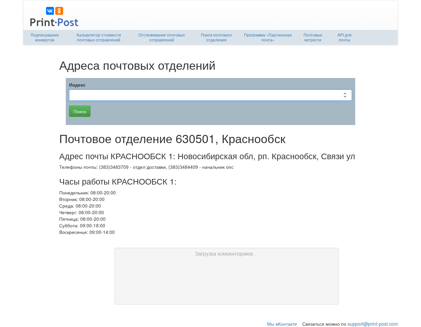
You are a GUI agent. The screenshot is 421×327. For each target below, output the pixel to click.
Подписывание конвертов (45, 37)
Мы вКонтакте (282, 323)
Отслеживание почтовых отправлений (161, 37)
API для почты (344, 37)
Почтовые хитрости (313, 37)
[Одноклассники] (59, 11)
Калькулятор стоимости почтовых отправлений (99, 37)
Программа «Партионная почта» (268, 37)
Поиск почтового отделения (216, 37)
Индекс (77, 84)
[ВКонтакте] (50, 11)
